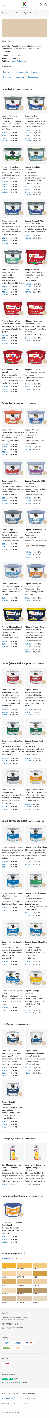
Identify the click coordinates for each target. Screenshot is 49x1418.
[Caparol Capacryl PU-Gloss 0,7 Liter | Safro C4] (36, 834)
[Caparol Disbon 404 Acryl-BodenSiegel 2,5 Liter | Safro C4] (13, 1210)
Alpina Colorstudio (19, 61)
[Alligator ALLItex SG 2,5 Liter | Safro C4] (36, 357)
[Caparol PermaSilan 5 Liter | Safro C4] (36, 571)
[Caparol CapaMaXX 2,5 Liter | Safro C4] (13, 208)
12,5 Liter (5, 141)
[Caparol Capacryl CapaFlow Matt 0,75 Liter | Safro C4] (36, 929)
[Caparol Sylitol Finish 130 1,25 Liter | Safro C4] (36, 517)
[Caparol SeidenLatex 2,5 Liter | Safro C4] (13, 257)
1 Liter (4, 1122)
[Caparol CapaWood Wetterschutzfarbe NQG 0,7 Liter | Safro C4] (13, 1038)
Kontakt (5, 1313)
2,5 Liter (4, 133)
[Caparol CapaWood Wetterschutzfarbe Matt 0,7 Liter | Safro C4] (36, 1038)
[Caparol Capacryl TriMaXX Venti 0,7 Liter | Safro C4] (36, 880)
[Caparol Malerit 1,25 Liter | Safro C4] (36, 103)
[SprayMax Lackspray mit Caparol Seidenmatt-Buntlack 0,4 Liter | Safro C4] (13, 1152)
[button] (3, 4)
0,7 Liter (4, 864)
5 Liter (4, 135)
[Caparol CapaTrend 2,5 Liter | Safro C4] (13, 103)
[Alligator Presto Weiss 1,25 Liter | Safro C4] (13, 308)
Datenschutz (14, 1393)
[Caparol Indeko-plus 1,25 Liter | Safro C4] (13, 154)
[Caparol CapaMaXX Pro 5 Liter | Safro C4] (36, 208)
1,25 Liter (28, 130)
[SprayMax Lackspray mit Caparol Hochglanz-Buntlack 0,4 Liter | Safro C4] (36, 1152)
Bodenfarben (33, 77)
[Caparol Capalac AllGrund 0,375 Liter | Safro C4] (36, 777)
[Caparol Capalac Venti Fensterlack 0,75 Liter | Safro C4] (36, 728)
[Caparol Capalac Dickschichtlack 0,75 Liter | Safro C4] (13, 777)
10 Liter (4, 1076)
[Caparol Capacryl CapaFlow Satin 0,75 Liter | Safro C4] (13, 929)
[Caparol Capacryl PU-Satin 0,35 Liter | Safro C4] (13, 834)
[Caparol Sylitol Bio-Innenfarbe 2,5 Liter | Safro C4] (36, 154)
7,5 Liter (4, 138)
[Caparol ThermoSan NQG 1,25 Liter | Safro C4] (36, 468)
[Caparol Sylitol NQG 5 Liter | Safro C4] (13, 571)
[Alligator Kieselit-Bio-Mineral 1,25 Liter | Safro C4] (13, 357)
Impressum (27, 1403)
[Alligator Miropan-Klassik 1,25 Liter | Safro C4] (13, 614)
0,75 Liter (5, 712)
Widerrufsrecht (29, 1393)
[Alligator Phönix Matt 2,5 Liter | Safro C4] (36, 308)
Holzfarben (7, 77)
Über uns (5, 1403)
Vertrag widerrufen (9, 1398)
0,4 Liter (4, 1184)
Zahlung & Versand (27, 1398)
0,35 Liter (5, 861)
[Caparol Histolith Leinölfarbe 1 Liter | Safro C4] (13, 1089)
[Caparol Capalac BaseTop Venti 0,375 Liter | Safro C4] (13, 728)
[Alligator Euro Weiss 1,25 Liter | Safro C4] (36, 257)
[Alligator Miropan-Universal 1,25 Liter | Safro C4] (36, 614)
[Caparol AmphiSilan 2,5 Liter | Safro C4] (13, 468)
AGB (3, 1393)
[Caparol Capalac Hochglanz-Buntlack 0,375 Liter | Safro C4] (36, 677)
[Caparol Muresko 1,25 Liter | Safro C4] (13, 417)
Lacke (35, 72)
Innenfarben (7, 72)
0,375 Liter (5, 709)
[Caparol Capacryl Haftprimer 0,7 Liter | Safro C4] (36, 978)
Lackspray (20, 77)
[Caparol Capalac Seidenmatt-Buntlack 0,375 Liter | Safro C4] (13, 677)
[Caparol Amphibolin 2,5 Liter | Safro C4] (13, 517)
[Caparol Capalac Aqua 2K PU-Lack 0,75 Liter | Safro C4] (13, 978)
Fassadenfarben (22, 72)
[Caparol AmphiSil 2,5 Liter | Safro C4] (36, 417)
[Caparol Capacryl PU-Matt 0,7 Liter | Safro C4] (13, 880)
